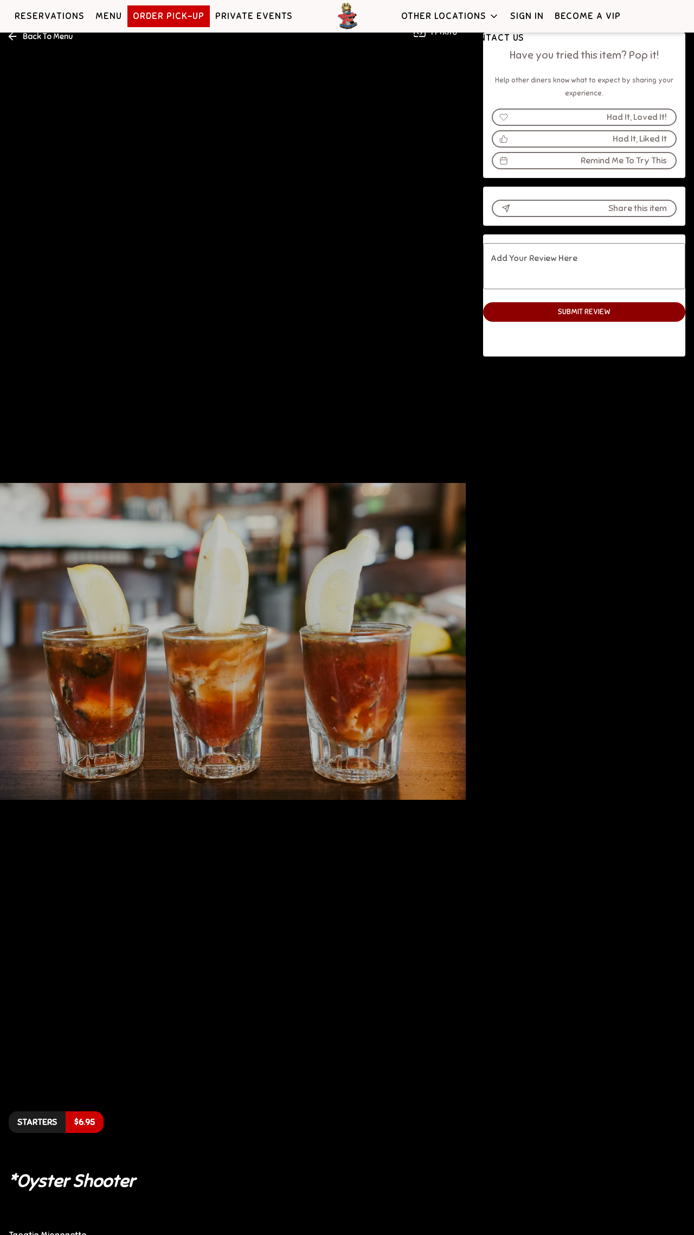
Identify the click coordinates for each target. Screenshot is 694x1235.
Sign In (527, 16)
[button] (450, 16)
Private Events (254, 16)
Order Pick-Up (168, 16)
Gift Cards (428, 37)
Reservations (50, 16)
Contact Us (495, 37)
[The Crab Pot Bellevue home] (347, 16)
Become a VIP (588, 16)
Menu (108, 16)
